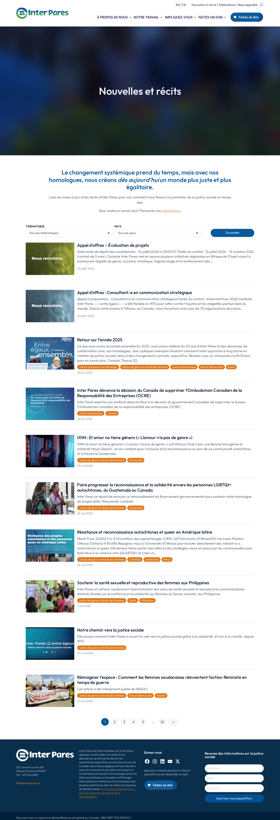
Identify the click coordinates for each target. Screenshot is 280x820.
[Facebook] (147, 761)
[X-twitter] (177, 761)
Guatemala (135, 460)
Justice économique (184, 367)
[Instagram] (154, 761)
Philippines (147, 600)
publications (171, 210)
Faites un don (210, 17)
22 (162, 722)
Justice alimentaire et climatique (98, 367)
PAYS (118, 226)
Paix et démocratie (211, 367)
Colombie (135, 559)
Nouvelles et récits (204, 5)
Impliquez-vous (179, 17)
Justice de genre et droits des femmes (144, 367)
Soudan (161, 695)
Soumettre (232, 232)
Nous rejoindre (248, 5)
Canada (112, 413)
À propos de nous (112, 17)
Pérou (167, 559)
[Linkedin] (162, 761)
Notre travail (146, 17)
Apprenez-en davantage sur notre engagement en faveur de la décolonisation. (107, 792)
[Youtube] (170, 761)
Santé (231, 367)
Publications (227, 5)
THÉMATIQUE (35, 226)
